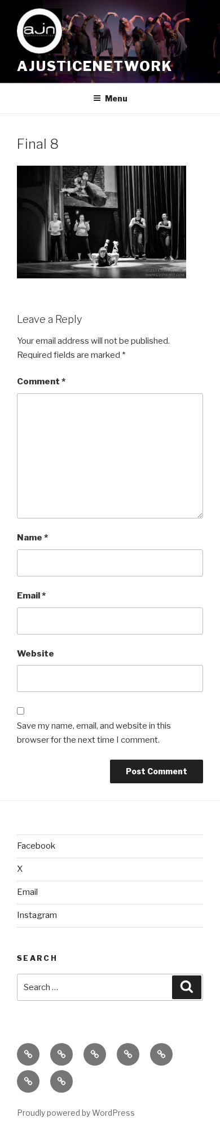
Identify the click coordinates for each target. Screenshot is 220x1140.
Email (31, 596)
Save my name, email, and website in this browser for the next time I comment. (94, 733)
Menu (116, 98)
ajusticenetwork (95, 66)
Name (32, 538)
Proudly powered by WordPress (76, 1112)
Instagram (37, 915)
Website (35, 654)
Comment (41, 381)
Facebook (36, 846)
